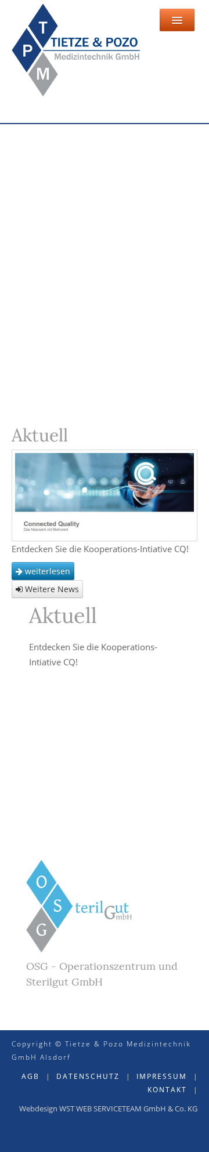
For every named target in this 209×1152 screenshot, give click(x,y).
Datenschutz (88, 1076)
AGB (30, 1076)
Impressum (161, 1076)
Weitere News (51, 589)
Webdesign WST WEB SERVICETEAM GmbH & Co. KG (108, 1108)
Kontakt (167, 1090)
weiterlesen (46, 571)
